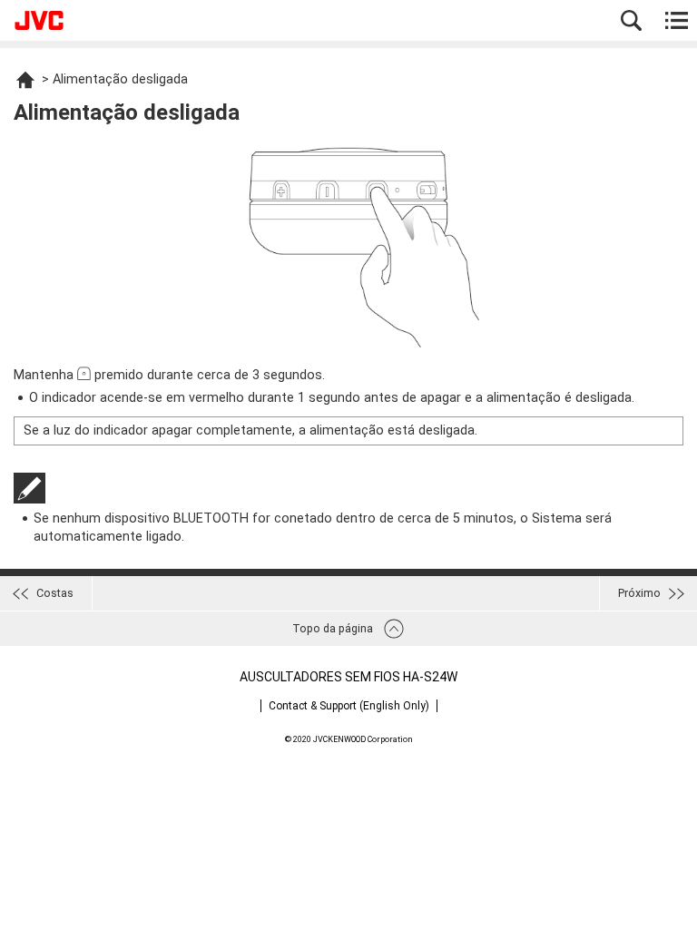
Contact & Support (349, 705)
